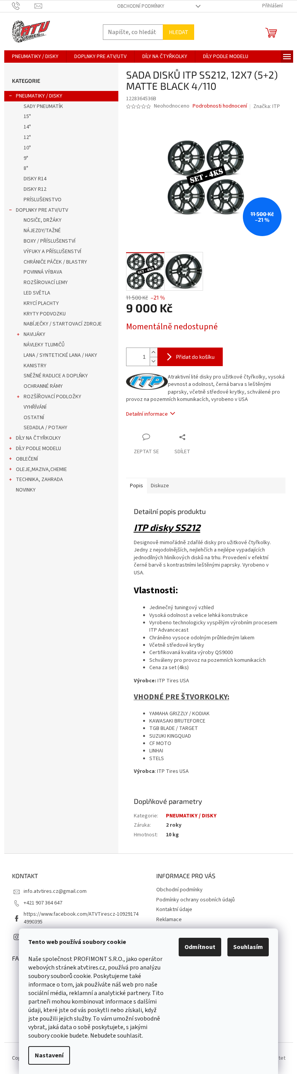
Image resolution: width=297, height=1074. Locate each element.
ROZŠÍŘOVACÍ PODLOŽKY (52, 397)
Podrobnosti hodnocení (220, 106)
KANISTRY (35, 366)
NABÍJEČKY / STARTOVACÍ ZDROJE (63, 324)
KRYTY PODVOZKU (45, 314)
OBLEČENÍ (27, 459)
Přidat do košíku (195, 356)
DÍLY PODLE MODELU (38, 448)
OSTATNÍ (34, 417)
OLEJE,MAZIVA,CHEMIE (41, 469)
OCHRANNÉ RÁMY (43, 386)
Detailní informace (147, 414)
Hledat (178, 32)
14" (27, 127)
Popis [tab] (136, 486)
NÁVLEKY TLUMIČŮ (44, 345)
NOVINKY (26, 490)
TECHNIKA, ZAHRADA (39, 479)
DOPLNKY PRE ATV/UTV (42, 210)
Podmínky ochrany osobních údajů (195, 900)
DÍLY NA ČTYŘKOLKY (38, 438)
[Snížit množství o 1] (153, 361)
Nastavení (49, 1055)
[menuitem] (35, 56)
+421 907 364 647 (43, 903)
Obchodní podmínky (140, 6)
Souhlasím (248, 947)
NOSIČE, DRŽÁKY (42, 220)
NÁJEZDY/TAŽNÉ (42, 231)
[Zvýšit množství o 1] (153, 352)
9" (26, 158)
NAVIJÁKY (34, 334)
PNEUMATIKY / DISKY (39, 96)
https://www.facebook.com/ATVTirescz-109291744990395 (81, 917)
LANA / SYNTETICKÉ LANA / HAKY (60, 355)
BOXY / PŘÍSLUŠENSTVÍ (49, 241)
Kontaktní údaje (174, 909)
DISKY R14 (35, 179)
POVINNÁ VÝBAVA (43, 272)
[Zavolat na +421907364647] (23, 5)
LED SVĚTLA (37, 293)
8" (26, 168)
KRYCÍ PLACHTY (41, 303)
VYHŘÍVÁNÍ (35, 407)
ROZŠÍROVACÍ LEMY (46, 282)
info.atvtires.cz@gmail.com (55, 891)
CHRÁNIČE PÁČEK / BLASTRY (55, 262)
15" (27, 116)
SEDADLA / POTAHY (45, 428)
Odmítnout (199, 947)
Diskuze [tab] (160, 486)
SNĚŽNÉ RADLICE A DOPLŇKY (56, 376)
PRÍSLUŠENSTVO (42, 200)
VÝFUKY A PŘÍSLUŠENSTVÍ (52, 251)
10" (27, 148)
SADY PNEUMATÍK (43, 106)
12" (27, 137)
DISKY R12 (35, 189)
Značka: (266, 106)
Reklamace (169, 919)
